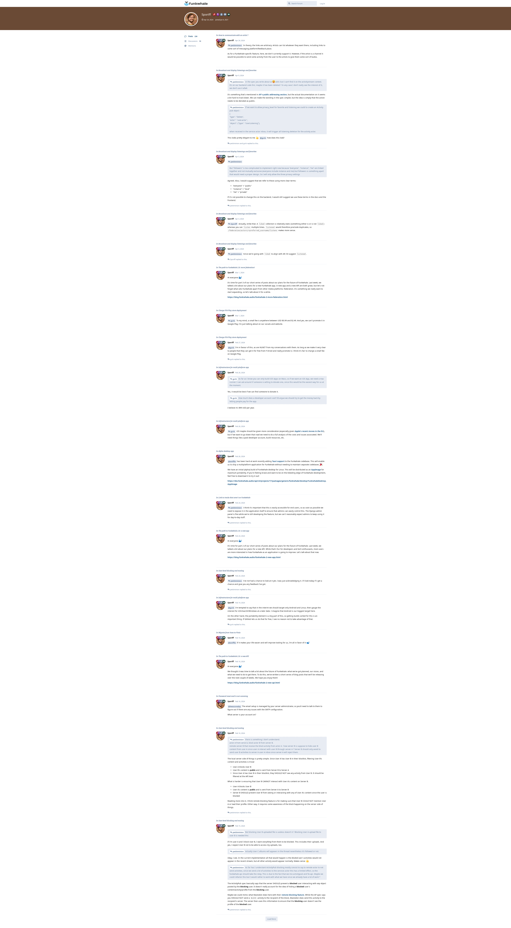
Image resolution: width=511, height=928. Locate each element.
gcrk (233, 320)
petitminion (236, 45)
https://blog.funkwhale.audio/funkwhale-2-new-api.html (254, 682)
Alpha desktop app (226, 451)
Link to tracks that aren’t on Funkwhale (234, 497)
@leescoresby (234, 706)
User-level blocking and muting (231, 571)
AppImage (316, 469)
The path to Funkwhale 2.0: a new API (234, 656)
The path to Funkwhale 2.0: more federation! (237, 267)
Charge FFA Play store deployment (232, 310)
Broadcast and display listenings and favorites (237, 70)
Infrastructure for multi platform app (234, 367)
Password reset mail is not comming (233, 696)
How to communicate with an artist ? (233, 35)
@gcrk (263, 138)
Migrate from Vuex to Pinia (229, 632)
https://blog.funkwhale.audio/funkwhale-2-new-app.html (254, 557)
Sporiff (234, 224)
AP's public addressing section (273, 94)
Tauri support (278, 461)
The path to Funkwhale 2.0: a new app (234, 531)
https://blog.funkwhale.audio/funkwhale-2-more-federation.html (258, 297)
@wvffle (232, 461)
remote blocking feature (293, 895)
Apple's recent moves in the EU (309, 431)
